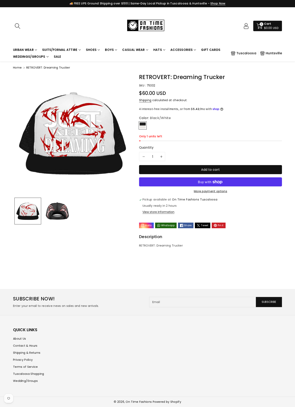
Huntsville (274, 53)
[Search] (17, 26)
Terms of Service (25, 367)
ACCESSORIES (181, 50)
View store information (158, 212)
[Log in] (246, 26)
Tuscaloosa (246, 53)
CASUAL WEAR (133, 50)
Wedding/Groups (25, 381)
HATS (157, 50)
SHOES (91, 50)
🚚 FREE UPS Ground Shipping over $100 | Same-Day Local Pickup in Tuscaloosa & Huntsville (138, 3)
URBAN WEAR (23, 50)
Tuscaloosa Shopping (28, 374)
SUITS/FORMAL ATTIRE (59, 50)
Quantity (146, 147)
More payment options (210, 191)
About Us (19, 339)
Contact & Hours (25, 346)
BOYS (109, 50)
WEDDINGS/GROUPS (29, 56)
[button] (25, 50)
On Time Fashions (139, 402)
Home (17, 68)
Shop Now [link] (217, 3)
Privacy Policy (23, 360)
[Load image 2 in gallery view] (57, 211)
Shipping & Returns (26, 353)
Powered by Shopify (167, 402)
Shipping (145, 100)
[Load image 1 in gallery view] (28, 211)
